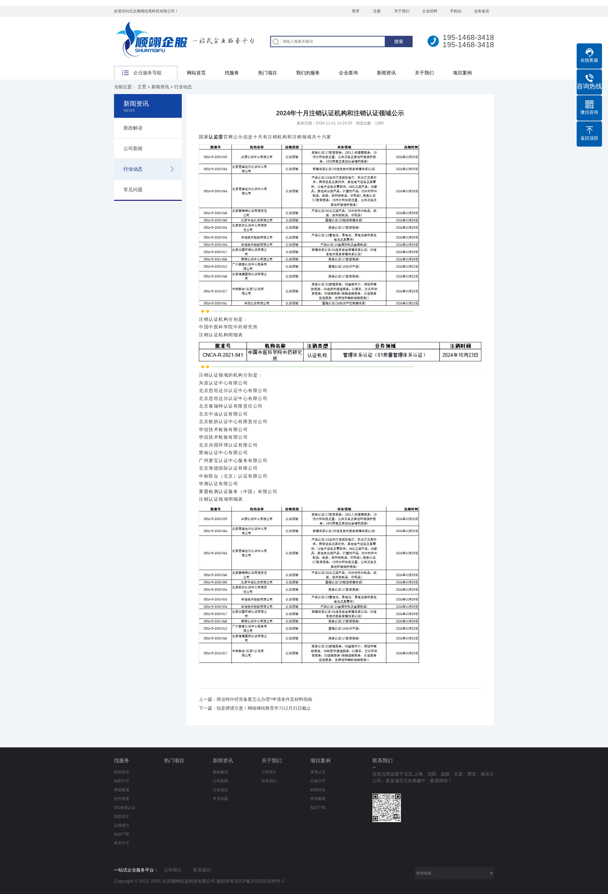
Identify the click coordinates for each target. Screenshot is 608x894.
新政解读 (133, 127)
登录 (355, 11)
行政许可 (318, 781)
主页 (141, 86)
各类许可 (121, 843)
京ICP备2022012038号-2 (259, 881)
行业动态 (183, 86)
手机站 (455, 11)
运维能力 (121, 825)
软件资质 (121, 798)
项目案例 (462, 72)
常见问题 (133, 189)
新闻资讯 (386, 72)
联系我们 (269, 781)
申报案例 (318, 798)
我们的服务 (308, 72)
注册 (377, 11)
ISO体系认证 (125, 807)
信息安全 (121, 816)
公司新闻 (133, 148)
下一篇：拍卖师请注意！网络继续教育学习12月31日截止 (255, 708)
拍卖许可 (121, 781)
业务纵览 (481, 11)
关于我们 (401, 11)
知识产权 (121, 834)
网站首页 (196, 72)
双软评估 (121, 772)
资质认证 (318, 772)
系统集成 (121, 790)
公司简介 (269, 772)
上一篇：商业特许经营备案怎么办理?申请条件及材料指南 (255, 699)
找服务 (232, 72)
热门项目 (267, 72)
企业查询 (348, 72)
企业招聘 (429, 11)
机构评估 (318, 790)
